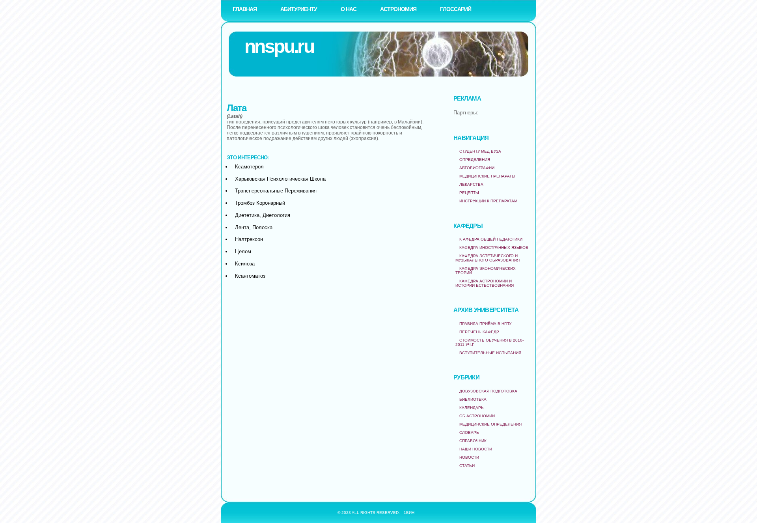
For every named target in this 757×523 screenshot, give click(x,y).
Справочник (473, 441)
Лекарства (471, 184)
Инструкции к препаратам (488, 201)
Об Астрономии (477, 416)
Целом (243, 251)
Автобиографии (476, 168)
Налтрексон (249, 239)
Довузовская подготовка (488, 391)
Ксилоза (245, 264)
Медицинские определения (490, 424)
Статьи (467, 465)
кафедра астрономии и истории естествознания (484, 283)
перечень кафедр (479, 332)
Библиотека (473, 399)
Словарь (469, 432)
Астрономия (398, 9)
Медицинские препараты (487, 176)
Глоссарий (455, 9)
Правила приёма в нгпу (485, 323)
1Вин (409, 512)
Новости (469, 457)
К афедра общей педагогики (490, 239)
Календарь (471, 407)
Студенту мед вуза (480, 151)
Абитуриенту (298, 9)
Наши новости (475, 449)
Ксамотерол (249, 167)
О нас (348, 9)
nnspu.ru (278, 46)
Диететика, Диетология (262, 215)
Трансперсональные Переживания (276, 191)
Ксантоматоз (250, 276)
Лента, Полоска (253, 227)
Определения (474, 159)
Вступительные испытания (490, 353)
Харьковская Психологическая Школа (280, 179)
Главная (245, 9)
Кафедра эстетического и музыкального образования (487, 258)
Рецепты (469, 193)
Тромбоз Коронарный (260, 203)
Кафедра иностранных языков (493, 247)
